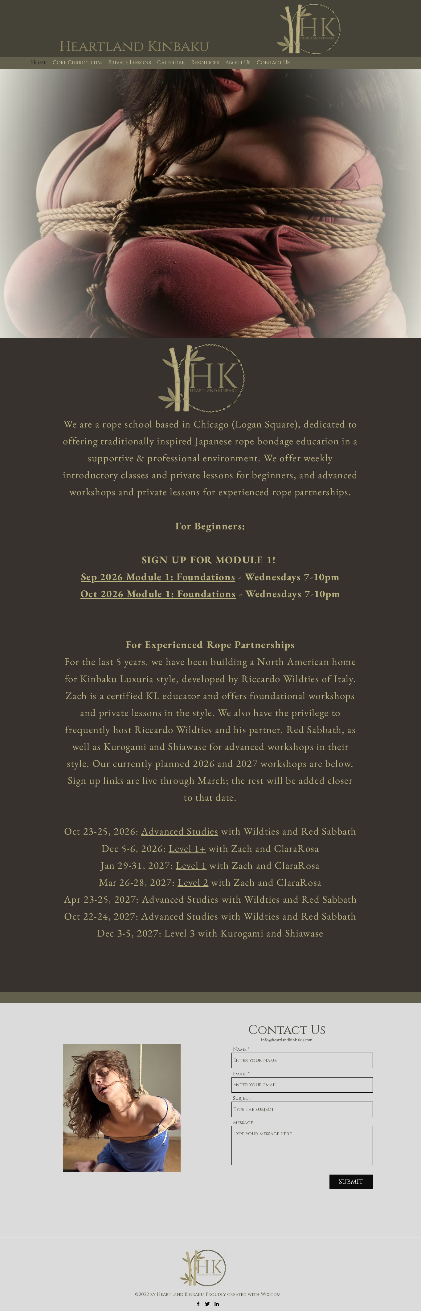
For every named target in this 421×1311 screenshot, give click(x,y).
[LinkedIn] (217, 1304)
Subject (242, 1098)
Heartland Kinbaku (134, 46)
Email (240, 1074)
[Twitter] (207, 1304)
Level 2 (193, 882)
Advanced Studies (179, 831)
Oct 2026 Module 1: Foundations (158, 593)
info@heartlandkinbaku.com (287, 1039)
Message (243, 1122)
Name (240, 1049)
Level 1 (191, 865)
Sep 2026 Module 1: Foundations (158, 576)
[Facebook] (198, 1304)
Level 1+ (187, 848)
